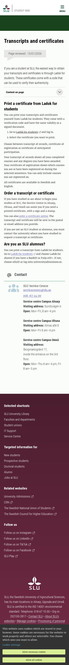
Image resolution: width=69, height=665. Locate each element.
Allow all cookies (34, 660)
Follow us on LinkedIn (17, 538)
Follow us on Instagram (17, 532)
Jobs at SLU (11, 477)
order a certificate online (33, 216)
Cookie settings (11, 644)
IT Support (10, 431)
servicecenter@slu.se (37, 290)
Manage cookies (26, 621)
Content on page (15, 92)
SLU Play (9, 556)
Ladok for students (27, 132)
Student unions (13, 425)
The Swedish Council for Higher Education (28, 514)
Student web (22, 10)
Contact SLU (35, 616)
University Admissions (17, 496)
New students (12, 455)
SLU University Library (16, 414)
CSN (6, 502)
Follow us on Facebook (17, 550)
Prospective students (16, 461)
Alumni (8, 472)
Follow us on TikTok (15, 544)
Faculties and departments (19, 419)
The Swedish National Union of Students (27, 508)
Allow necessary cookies (34, 652)
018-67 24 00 (32, 295)
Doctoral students (14, 466)
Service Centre (12, 436)
